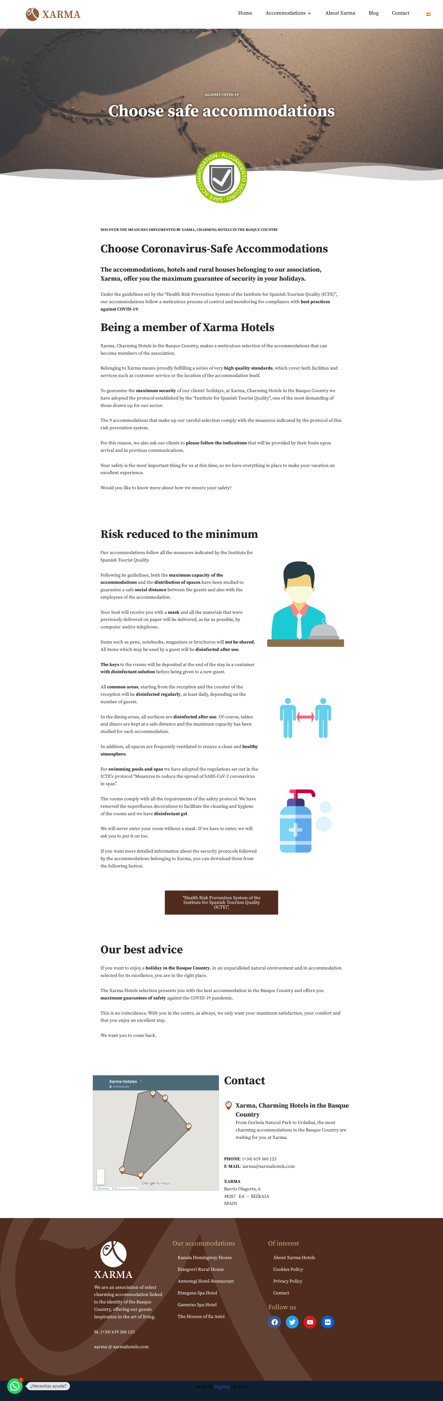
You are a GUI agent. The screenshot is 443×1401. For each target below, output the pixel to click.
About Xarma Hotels (294, 1258)
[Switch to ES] (428, 14)
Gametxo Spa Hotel (197, 1305)
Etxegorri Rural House (201, 1269)
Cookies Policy (288, 1269)
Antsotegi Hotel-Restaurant (206, 1281)
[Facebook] (274, 1322)
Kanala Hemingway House (205, 1258)
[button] (15, 1386)
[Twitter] (292, 1322)
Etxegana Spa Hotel (197, 1293)
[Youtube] (310, 1322)
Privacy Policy (287, 1281)
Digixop (222, 1387)
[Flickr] (327, 1322)
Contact (281, 1293)
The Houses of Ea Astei (201, 1317)
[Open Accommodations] (309, 13)
